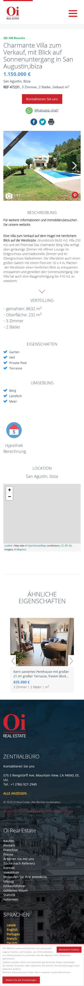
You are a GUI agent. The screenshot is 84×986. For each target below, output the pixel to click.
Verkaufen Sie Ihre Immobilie (25, 877)
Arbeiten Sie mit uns (18, 859)
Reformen (10, 899)
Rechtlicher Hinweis (15, 811)
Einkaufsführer (14, 886)
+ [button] (9, 490)
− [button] (9, 496)
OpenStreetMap (37, 545)
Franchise (10, 850)
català (11, 925)
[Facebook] (33, 123)
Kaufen (8, 841)
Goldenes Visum (15, 890)
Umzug (8, 881)
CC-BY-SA (66, 545)
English (12, 929)
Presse (8, 854)
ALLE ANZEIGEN (15, 793)
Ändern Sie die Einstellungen (21, 979)
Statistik (9, 895)
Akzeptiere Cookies (69, 949)
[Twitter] (42, 123)
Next (73, 165)
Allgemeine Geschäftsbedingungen (52, 811)
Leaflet (8, 545)
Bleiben (9, 845)
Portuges (13, 934)
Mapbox (21, 549)
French (12, 938)
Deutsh (12, 943)
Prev (13, 661)
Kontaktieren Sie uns (42, 99)
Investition (11, 872)
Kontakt (9, 868)
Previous (8, 165)
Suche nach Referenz (19, 863)
